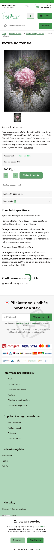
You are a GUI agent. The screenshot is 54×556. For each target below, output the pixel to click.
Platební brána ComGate (19, 400)
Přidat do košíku (31, 175)
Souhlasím (35, 540)
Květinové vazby (15, 34)
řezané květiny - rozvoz (35, 34)
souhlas (41, 526)
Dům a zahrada (14, 438)
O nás (10, 379)
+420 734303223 (9, 5)
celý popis (28, 148)
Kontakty (12, 395)
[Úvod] (12, 16)
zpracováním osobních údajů (26, 323)
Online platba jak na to (17, 405)
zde (38, 549)
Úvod (4, 34)
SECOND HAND (15, 422)
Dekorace (12, 433)
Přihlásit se (39, 317)
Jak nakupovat (14, 384)
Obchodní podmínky (17, 389)
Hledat (45, 25)
